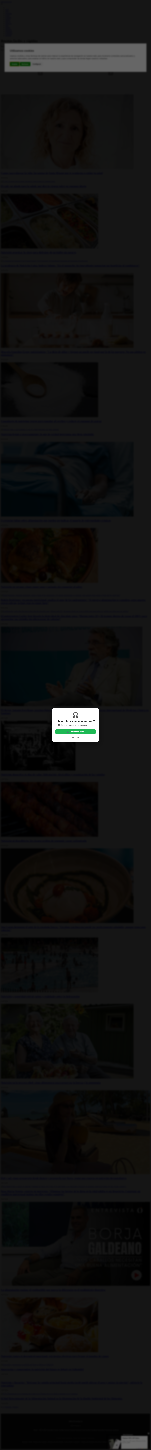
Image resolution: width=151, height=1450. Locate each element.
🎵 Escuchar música (75, 732)
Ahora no (75, 737)
